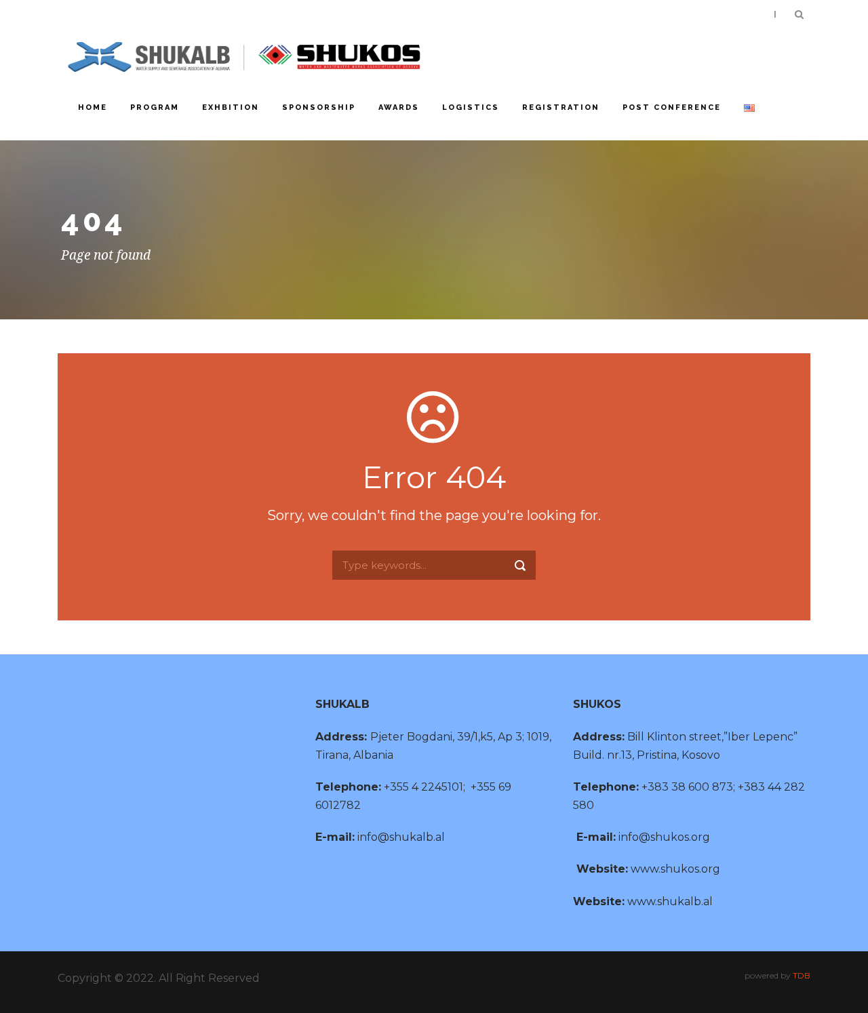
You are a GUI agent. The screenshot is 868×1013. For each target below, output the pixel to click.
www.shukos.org (675, 868)
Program (154, 107)
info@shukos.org (664, 837)
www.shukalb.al (670, 901)
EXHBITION (230, 107)
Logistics (470, 107)
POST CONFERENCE (672, 107)
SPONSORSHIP (318, 107)
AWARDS (398, 107)
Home (92, 107)
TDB (801, 975)
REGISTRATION (560, 107)
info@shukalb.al (401, 837)
